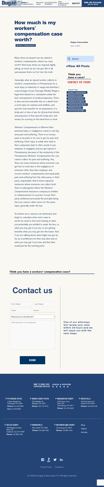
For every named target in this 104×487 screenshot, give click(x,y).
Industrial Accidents (75, 98)
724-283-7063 (18, 434)
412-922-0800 (18, 406)
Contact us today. (79, 82)
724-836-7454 (67, 430)
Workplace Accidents (76, 101)
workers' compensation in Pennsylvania (33, 83)
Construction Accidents (77, 104)
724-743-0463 (68, 408)
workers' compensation (26, 45)
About (76, 3)
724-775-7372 (43, 406)
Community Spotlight (76, 111)
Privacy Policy (46, 467)
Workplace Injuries (75, 95)
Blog (83, 425)
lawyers (32, 57)
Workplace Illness (74, 107)
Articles (84, 432)
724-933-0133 (92, 406)
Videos (84, 429)
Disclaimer (59, 467)
